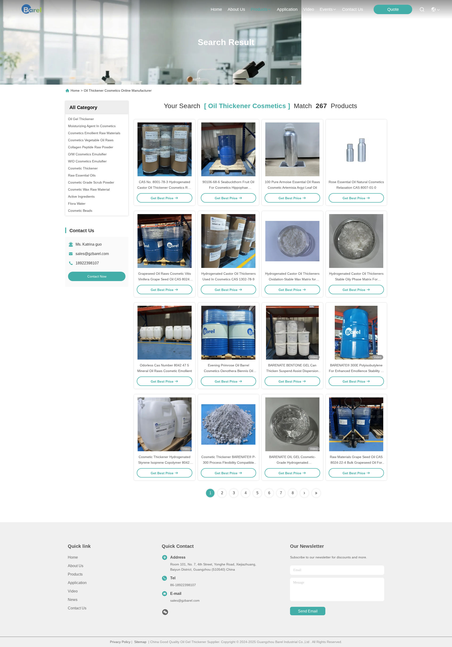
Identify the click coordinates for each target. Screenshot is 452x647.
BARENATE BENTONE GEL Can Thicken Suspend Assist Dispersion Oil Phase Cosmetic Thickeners (292, 370)
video (308, 9)
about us (236, 9)
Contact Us (77, 608)
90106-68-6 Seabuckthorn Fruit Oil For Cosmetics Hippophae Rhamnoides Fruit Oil (228, 187)
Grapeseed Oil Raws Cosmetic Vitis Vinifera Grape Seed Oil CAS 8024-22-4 (164, 279)
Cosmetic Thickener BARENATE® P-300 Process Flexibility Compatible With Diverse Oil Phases (228, 462)
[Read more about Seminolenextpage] (304, 493)
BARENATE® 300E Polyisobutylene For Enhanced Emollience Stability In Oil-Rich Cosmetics (356, 370)
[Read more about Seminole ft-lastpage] (316, 493)
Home (216, 9)
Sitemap (140, 642)
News (72, 600)
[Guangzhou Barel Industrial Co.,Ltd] (33, 9)
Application (77, 583)
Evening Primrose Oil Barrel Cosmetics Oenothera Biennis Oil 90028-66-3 (228, 370)
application (287, 9)
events (326, 9)
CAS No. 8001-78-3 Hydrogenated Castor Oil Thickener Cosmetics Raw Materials (164, 187)
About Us (75, 566)
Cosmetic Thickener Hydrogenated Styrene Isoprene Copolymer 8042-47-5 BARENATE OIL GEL (164, 462)
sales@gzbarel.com (92, 254)
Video (73, 591)
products (259, 9)
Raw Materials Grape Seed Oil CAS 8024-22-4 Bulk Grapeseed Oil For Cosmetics (356, 462)
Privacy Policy (120, 642)
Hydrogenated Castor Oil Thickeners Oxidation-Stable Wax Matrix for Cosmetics (292, 279)
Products (75, 574)
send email (308, 611)
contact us (352, 9)
